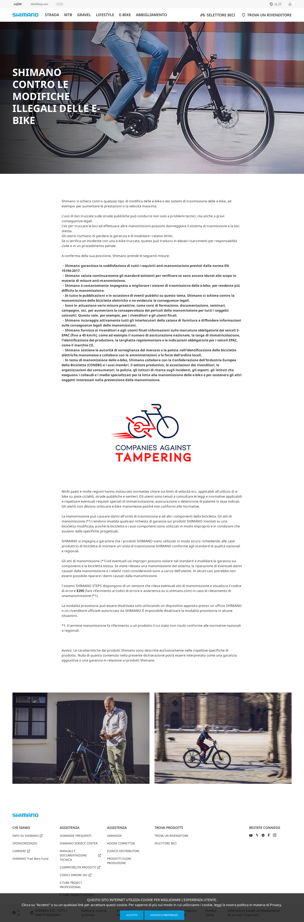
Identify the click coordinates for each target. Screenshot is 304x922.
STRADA (52, 14)
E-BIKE (125, 14)
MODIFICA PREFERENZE (164, 915)
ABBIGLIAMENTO (151, 14)
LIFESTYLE (105, 14)
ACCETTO (131, 915)
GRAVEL (84, 14)
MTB (68, 14)
